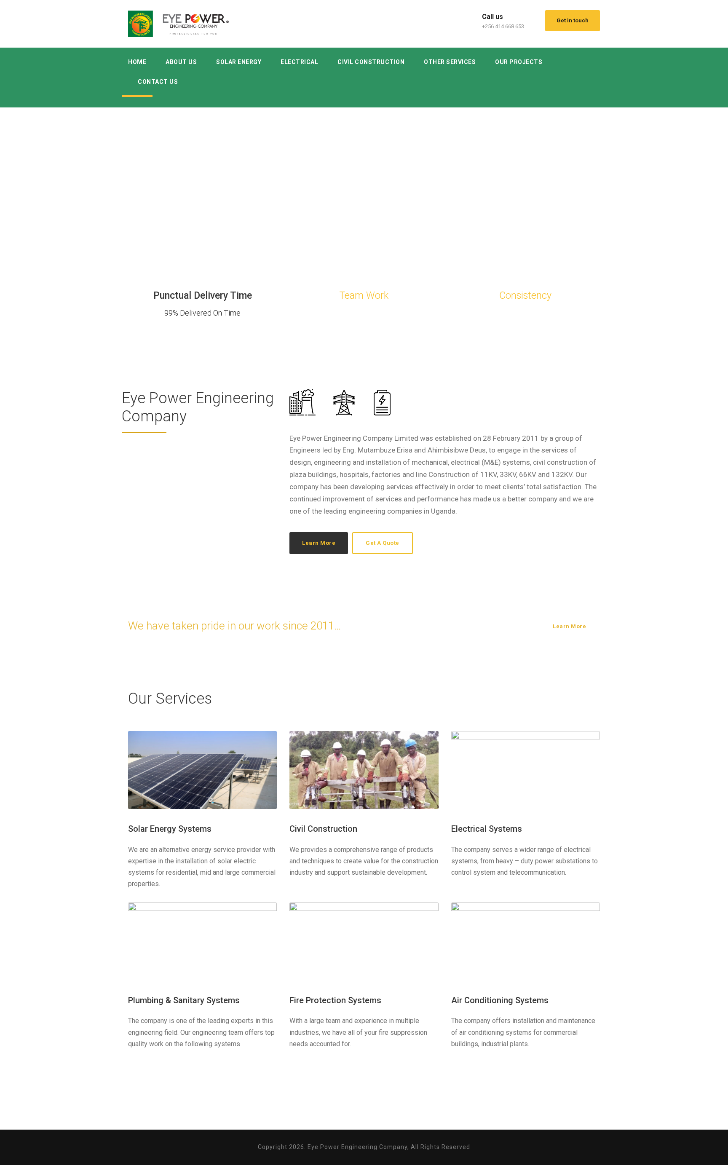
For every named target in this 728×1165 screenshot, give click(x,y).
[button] (9, 174)
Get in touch (573, 20)
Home (137, 62)
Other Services (450, 62)
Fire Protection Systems (335, 1000)
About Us (181, 62)
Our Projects (518, 62)
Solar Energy (238, 62)
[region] (364, 174)
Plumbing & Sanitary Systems (184, 1000)
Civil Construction (370, 62)
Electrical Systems (486, 829)
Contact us (158, 81)
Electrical (299, 62)
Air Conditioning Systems (500, 1000)
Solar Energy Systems (169, 829)
